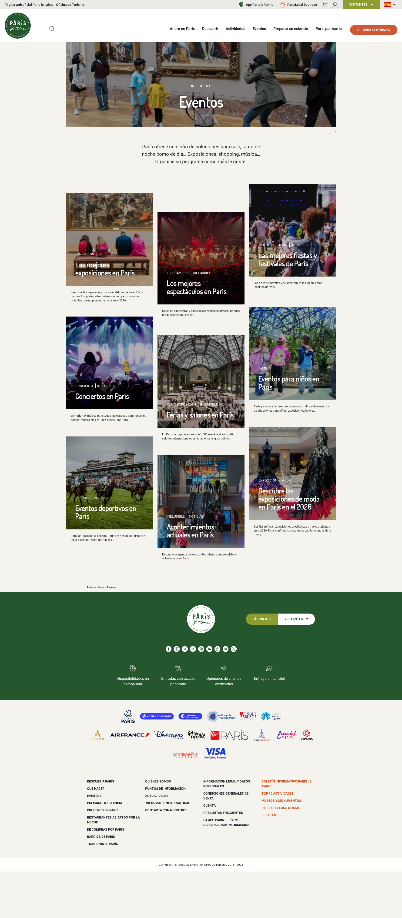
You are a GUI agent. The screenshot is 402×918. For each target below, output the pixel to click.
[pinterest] (201, 649)
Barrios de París (101, 837)
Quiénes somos (158, 781)
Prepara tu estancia (104, 803)
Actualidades (157, 796)
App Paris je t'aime (259, 5)
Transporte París (102, 844)
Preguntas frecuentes (223, 813)
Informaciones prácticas (167, 803)
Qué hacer (95, 788)
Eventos (94, 796)
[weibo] (225, 649)
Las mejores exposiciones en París (105, 268)
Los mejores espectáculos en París (197, 287)
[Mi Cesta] (325, 5)
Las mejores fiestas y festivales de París (287, 259)
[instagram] (177, 649)
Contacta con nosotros (166, 810)
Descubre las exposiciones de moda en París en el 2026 (289, 498)
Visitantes (294, 619)
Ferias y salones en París (200, 414)
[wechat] (209, 649)
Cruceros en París (102, 810)
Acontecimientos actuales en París (190, 530)
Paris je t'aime (95, 587)
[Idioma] (390, 4)
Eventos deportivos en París (105, 512)
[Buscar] (52, 29)
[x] (234, 649)
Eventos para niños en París (288, 382)
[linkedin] (185, 649)
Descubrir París (100, 781)
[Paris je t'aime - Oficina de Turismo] (18, 26)
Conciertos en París (102, 396)
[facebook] (168, 649)
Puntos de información (165, 788)
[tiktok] (193, 649)
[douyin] (217, 649)
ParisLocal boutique (302, 5)
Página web (261, 619)
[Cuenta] (335, 5)
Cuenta (209, 805)
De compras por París (105, 829)
